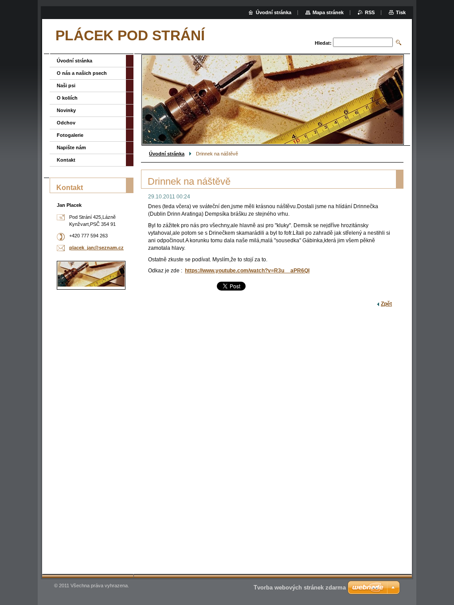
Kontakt (66, 160)
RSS (370, 12)
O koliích (67, 98)
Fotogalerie (70, 135)
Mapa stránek (328, 12)
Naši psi (66, 85)
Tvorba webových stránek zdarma (300, 587)
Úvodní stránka (166, 153)
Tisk (401, 12)
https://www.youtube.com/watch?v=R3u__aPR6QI (247, 271)
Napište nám (71, 147)
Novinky (66, 110)
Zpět (386, 304)
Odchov (66, 122)
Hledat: (323, 43)
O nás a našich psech (82, 73)
